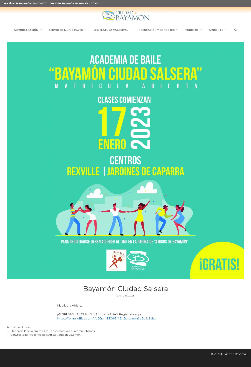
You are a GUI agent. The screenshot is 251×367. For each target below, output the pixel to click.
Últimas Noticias (21, 327)
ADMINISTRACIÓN (26, 30)
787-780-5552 (40, 3)
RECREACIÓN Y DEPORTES (157, 30)
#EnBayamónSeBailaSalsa (137, 318)
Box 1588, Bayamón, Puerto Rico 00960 (74, 3)
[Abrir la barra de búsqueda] (235, 30)
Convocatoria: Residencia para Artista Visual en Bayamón (46, 334)
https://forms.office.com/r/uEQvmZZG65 (86, 318)
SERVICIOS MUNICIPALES (66, 30)
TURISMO (191, 30)
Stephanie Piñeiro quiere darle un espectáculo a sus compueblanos (53, 331)
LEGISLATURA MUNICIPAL (110, 30)
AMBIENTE (216, 30)
